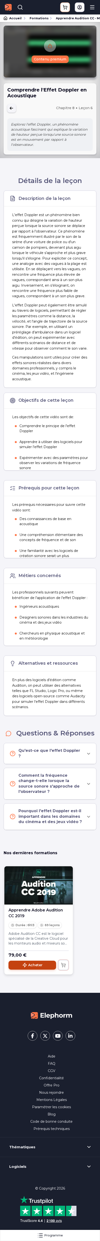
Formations (39, 18)
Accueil (15, 18)
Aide (51, 1056)
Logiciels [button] (17, 1166)
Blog (52, 1114)
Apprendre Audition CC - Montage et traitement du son (76, 18)
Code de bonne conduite (51, 1121)
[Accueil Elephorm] (51, 1015)
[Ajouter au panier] (63, 965)
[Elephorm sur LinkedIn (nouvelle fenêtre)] (70, 1036)
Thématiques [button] (22, 1147)
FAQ (51, 1063)
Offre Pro (51, 1085)
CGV (51, 1071)
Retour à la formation (11, 108)
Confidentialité (51, 1078)
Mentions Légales (51, 1100)
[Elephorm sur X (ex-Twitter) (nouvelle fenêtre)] (45, 1036)
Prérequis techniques (51, 1129)
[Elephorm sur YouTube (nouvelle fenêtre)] (58, 1036)
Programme (53, 1235)
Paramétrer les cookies (51, 1107)
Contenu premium (50, 59)
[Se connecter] (79, 7)
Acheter (35, 965)
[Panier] (65, 7)
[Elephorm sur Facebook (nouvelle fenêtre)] (32, 1036)
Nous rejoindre (51, 1092)
